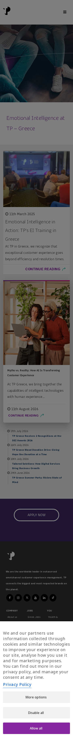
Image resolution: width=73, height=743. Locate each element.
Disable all (36, 712)
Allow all (36, 728)
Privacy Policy (17, 684)
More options (36, 697)
